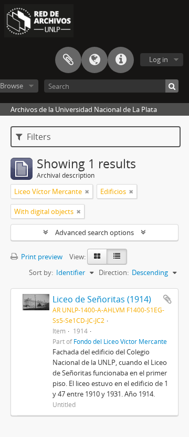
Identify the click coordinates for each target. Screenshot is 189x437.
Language (94, 60)
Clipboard (68, 60)
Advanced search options (94, 232)
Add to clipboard (167, 299)
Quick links (121, 60)
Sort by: (41, 272)
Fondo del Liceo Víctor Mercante (120, 341)
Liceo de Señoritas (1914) (101, 299)
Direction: (114, 272)
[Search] (171, 86)
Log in (158, 59)
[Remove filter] (87, 191)
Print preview (40, 256)
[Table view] (117, 257)
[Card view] (97, 257)
